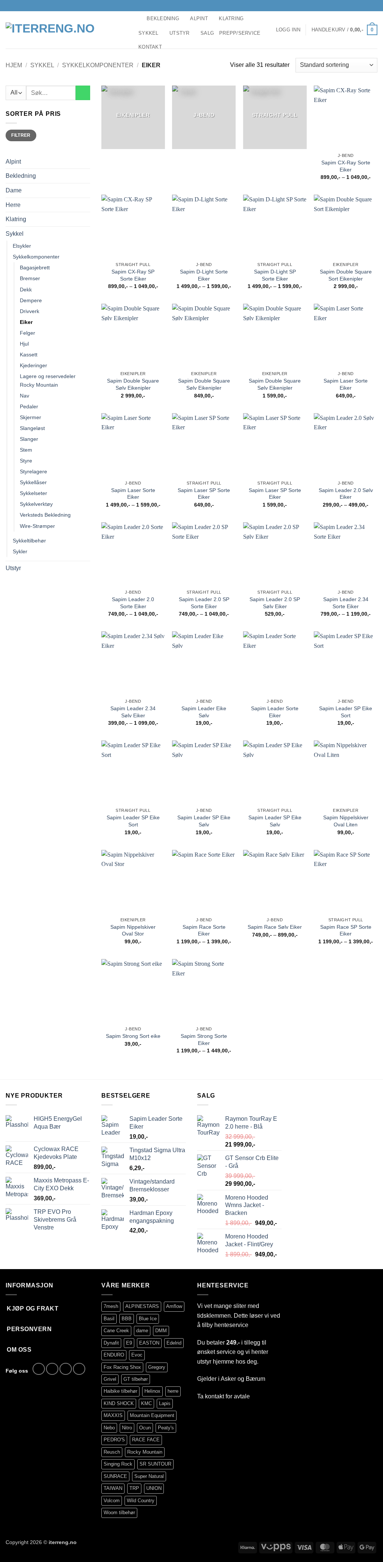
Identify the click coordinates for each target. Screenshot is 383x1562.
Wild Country (140, 1500)
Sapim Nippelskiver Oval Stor (133, 930)
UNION (154, 1488)
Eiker (26, 322)
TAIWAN (113, 1488)
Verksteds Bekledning (45, 515)
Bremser (30, 278)
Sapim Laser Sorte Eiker (346, 384)
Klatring (231, 18)
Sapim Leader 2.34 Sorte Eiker (345, 602)
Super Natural (149, 1476)
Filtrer (21, 135)
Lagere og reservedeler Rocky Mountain (48, 380)
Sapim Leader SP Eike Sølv (203, 821)
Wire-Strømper (37, 526)
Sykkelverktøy (36, 504)
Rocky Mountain (144, 1452)
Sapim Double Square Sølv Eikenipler (133, 384)
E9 (129, 1343)
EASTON (149, 1343)
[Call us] (373, 5)
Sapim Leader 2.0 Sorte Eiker (133, 602)
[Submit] (83, 93)
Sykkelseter (33, 493)
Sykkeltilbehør (29, 541)
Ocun (145, 1427)
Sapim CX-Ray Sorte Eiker (345, 166)
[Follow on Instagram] (359, 5)
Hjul (24, 344)
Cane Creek (116, 1330)
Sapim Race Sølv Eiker (275, 927)
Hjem (14, 65)
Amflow (174, 1306)
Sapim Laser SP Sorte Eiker (204, 493)
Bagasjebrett (35, 267)
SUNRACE (115, 1476)
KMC (146, 1403)
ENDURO (114, 1355)
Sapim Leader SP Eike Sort (345, 711)
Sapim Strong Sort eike (133, 1036)
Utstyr (179, 33)
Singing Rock (118, 1464)
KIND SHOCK (119, 1403)
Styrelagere (33, 471)
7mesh (111, 1306)
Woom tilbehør (119, 1512)
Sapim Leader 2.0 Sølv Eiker (346, 493)
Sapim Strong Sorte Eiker (204, 1039)
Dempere (31, 300)
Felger (27, 333)
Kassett (28, 355)
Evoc (137, 1355)
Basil (109, 1318)
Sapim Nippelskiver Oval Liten (345, 821)
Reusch (112, 1452)
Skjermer (30, 417)
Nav (24, 396)
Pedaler (29, 406)
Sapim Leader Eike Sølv (203, 711)
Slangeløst (32, 428)
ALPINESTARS (142, 1306)
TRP (134, 1488)
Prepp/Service (239, 33)
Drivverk (29, 311)
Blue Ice (148, 1318)
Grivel (110, 1379)
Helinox (152, 1391)
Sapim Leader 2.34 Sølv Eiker (133, 711)
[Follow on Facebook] (352, 5)
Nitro (127, 1427)
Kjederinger (33, 365)
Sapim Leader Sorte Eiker (274, 711)
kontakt (214, 1396)
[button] (288, 30)
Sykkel (148, 33)
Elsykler (22, 246)
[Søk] (138, 18)
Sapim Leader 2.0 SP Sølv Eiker (274, 602)
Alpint (199, 18)
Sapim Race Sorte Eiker (204, 930)
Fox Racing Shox (122, 1367)
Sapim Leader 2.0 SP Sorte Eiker (204, 602)
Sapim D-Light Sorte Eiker (204, 275)
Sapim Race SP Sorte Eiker (345, 930)
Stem (26, 450)
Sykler (20, 551)
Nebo (109, 1427)
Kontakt (150, 47)
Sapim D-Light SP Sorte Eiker (275, 275)
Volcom (112, 1500)
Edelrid (173, 1343)
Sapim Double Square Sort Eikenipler (346, 275)
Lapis (165, 1403)
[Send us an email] (366, 5)
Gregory (156, 1367)
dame (142, 1330)
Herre (13, 205)
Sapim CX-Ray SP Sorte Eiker (132, 275)
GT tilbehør (135, 1379)
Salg (207, 33)
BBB (127, 1318)
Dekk (26, 290)
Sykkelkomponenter (98, 65)
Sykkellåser (33, 482)
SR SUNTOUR (155, 1464)
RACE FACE (146, 1439)
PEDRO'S (114, 1439)
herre (173, 1391)
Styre (26, 461)
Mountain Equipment (152, 1415)
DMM (161, 1330)
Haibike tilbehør (120, 1391)
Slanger (29, 439)
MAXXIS (113, 1415)
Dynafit (111, 1343)
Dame (14, 190)
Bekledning (163, 18)
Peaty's (166, 1427)
